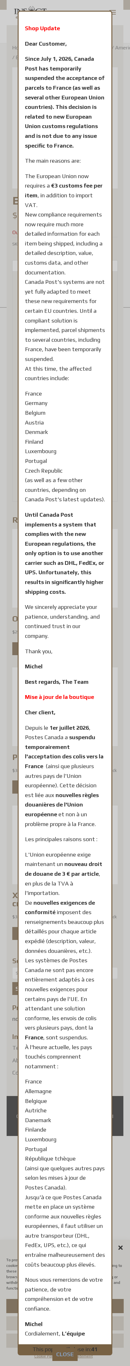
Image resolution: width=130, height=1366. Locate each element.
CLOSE (65, 1354)
